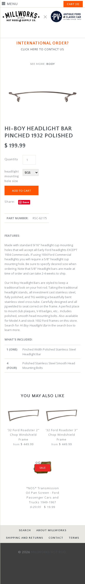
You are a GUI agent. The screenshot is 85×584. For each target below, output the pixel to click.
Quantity (11, 159)
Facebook (37, 32)
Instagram (48, 32)
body (50, 64)
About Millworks (51, 530)
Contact (56, 537)
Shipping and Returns (24, 537)
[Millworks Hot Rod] (42, 10)
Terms (74, 537)
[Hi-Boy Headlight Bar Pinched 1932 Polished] (42, 75)
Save (26, 202)
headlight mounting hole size (12, 176)
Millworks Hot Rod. (49, 552)
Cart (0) (73, 4)
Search (25, 530)
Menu (12, 3)
